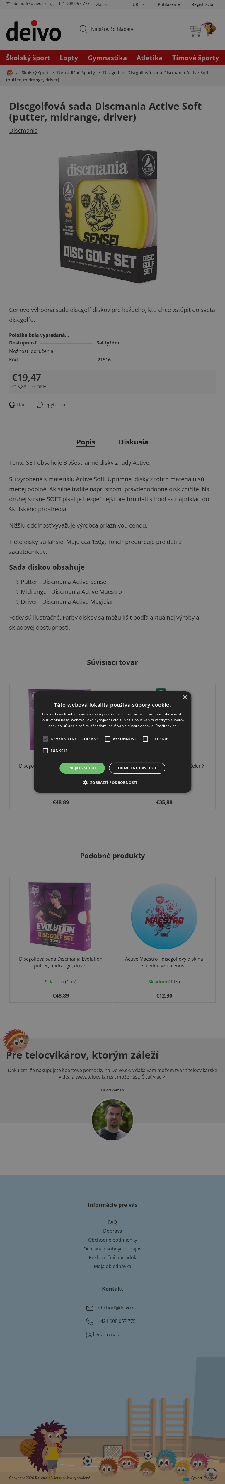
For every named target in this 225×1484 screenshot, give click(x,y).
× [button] (185, 697)
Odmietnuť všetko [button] (137, 767)
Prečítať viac (166, 725)
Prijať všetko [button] (82, 767)
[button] (112, 782)
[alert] (112, 742)
